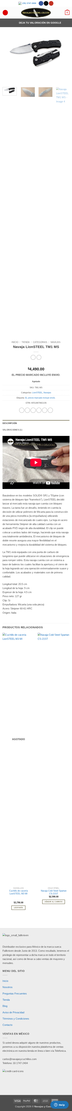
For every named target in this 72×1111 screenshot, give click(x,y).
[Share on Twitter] (33, 410)
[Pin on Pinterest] (44, 410)
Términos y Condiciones (16, 1018)
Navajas (55, 342)
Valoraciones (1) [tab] (12, 430)
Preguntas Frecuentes (15, 993)
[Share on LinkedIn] (50, 410)
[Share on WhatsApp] (21, 410)
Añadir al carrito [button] (53, 902)
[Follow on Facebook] (41, 3)
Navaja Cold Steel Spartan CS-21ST (53, 892)
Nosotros (8, 987)
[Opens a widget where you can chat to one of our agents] (59, 1105)
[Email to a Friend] (39, 410)
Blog (5, 1006)
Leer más (18, 908)
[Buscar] (5, 12)
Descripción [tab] (10, 423)
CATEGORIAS (40, 342)
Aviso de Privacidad (13, 1012)
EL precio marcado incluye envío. (40, 398)
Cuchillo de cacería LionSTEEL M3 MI (18, 892)
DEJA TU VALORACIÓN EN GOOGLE (40, 23)
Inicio (15, 342)
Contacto (7, 1024)
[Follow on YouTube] (51, 3)
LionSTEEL (37, 392)
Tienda (26, 342)
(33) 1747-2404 (29, 3)
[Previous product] (39, 357)
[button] (67, 12)
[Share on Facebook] (27, 410)
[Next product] (33, 357)
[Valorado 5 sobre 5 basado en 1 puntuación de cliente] (36, 363)
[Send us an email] (46, 3)
